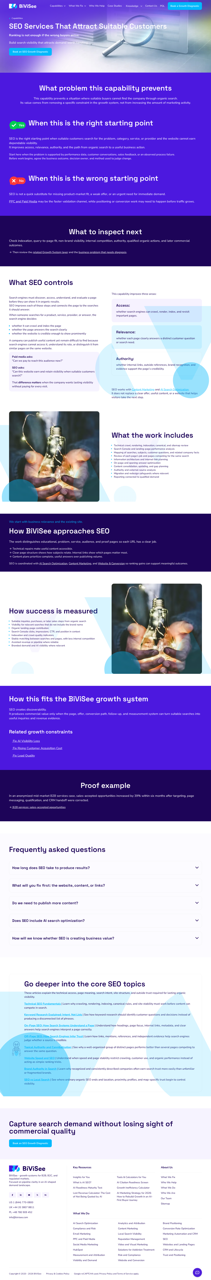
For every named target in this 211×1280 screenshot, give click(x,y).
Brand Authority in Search (40, 1069)
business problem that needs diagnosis (102, 252)
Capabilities (56, 5)
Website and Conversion (131, 1260)
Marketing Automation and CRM (180, 1233)
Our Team (166, 1198)
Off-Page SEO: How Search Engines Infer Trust (53, 1036)
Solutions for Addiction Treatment (136, 1249)
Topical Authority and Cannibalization (47, 1047)
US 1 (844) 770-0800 (21, 1202)
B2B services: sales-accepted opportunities (38, 807)
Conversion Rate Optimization (179, 1228)
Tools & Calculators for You (131, 1177)
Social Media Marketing (85, 1244)
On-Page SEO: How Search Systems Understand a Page (59, 1025)
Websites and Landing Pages (179, 1244)
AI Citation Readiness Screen (132, 1182)
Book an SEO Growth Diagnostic (30, 51)
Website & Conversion (111, 563)
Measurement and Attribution (89, 1255)
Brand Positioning (172, 1223)
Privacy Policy (106, 1273)
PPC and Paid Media (23, 201)
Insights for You (81, 1177)
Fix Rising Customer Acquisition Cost (37, 748)
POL (162, 6)
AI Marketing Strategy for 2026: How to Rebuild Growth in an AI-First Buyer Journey (134, 1196)
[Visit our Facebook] (12, 1195)
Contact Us (151, 5)
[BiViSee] (22, 6)
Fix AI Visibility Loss (26, 741)
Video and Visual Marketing (133, 1244)
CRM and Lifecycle (173, 1249)
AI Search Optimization (174, 389)
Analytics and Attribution (131, 1223)
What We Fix (76, 5)
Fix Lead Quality (23, 756)
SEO (165, 1239)
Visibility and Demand (85, 1260)
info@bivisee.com (18, 1217)
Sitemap (165, 1203)
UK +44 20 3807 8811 (21, 1207)
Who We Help (97, 5)
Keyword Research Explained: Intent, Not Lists (53, 1014)
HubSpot (78, 1249)
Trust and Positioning (174, 1255)
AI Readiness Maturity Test (87, 1187)
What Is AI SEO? (82, 1182)
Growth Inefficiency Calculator (133, 1187)
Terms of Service (125, 1273)
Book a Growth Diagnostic (184, 6)
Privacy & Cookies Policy (57, 1273)
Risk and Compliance (129, 1255)
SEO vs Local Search (37, 1080)
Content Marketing (143, 389)
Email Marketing (81, 1233)
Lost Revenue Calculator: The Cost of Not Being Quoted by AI (91, 1194)
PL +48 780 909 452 (20, 1212)
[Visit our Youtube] (29, 1195)
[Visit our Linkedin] (20, 1195)
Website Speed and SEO (39, 1058)
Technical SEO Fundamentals (42, 1004)
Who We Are (168, 1193)
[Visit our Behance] (45, 1195)
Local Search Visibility (130, 1233)
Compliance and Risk (84, 1228)
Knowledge (132, 6)
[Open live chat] (197, 1272)
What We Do (168, 1187)
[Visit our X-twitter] (37, 1195)
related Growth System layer (50, 252)
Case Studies (115, 5)
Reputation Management (131, 1239)
